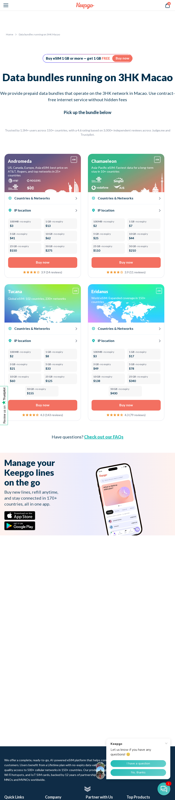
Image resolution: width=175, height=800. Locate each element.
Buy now (122, 58)
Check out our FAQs (103, 436)
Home (9, 34)
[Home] (85, 5)
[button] (31, 272)
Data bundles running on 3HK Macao (39, 34)
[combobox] (123, 300)
